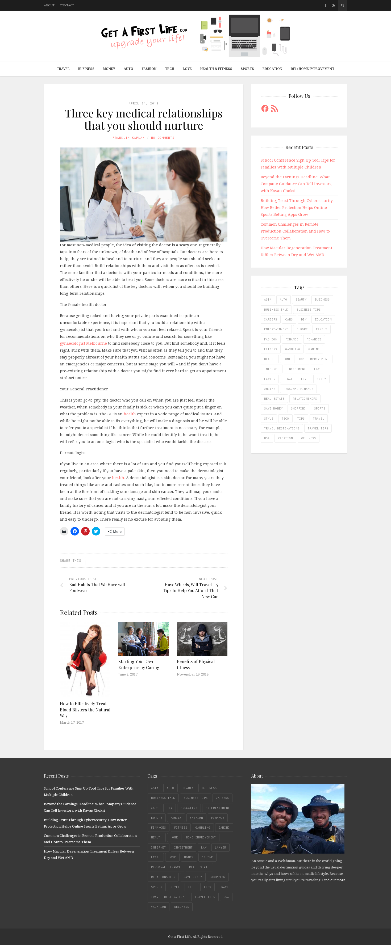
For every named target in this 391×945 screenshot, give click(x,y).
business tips (309, 309)
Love (187, 68)
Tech (169, 68)
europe (302, 329)
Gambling (292, 349)
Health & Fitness (216, 68)
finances (314, 339)
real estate (274, 398)
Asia (268, 299)
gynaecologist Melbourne (83, 343)
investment (296, 368)
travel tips (318, 428)
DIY (304, 319)
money (321, 379)
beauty (301, 299)
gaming (314, 349)
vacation (285, 438)
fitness (270, 349)
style (268, 418)
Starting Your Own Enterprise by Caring (139, 664)
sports (319, 408)
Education (272, 68)
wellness (308, 438)
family (321, 329)
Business (86, 68)
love (305, 379)
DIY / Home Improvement (312, 68)
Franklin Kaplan (129, 137)
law (317, 368)
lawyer (269, 379)
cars (289, 319)
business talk (276, 309)
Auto (128, 68)
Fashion (149, 68)
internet (271, 368)
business (322, 299)
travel (318, 418)
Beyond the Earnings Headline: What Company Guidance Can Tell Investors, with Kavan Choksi (296, 183)
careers (270, 319)
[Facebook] (325, 5)
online (269, 388)
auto (283, 299)
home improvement (314, 359)
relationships (305, 398)
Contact (67, 5)
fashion (270, 339)
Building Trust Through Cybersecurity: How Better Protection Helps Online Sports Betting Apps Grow (297, 207)
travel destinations (282, 428)
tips (301, 418)
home (287, 359)
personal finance (298, 388)
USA (267, 438)
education (323, 319)
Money (109, 68)
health (130, 413)
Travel (63, 68)
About (49, 5)
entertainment (276, 329)
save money (273, 408)
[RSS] (334, 5)
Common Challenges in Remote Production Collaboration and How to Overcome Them (295, 231)
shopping (298, 408)
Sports (247, 68)
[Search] (342, 5)
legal (288, 379)
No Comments (162, 137)
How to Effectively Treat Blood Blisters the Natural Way (85, 709)
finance (291, 339)
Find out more (333, 880)
